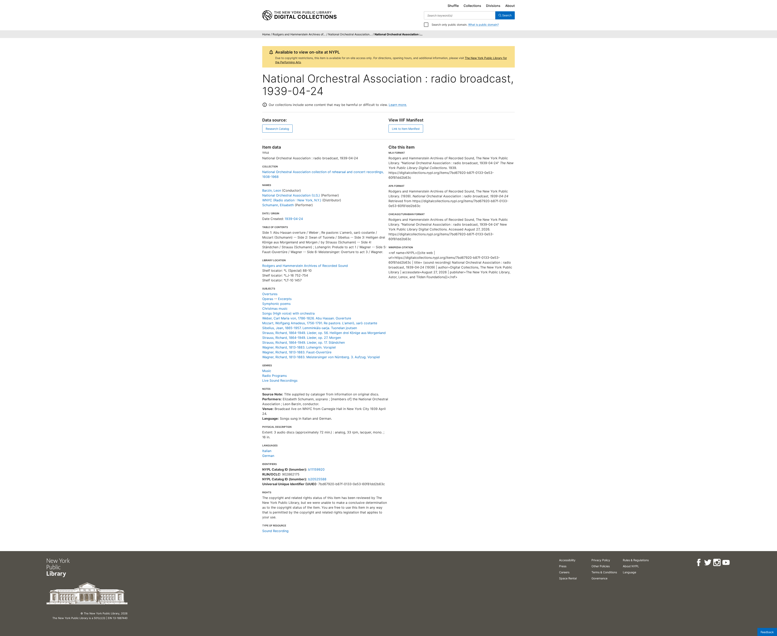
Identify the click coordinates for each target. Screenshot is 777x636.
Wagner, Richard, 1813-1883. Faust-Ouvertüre (296, 352)
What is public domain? (483, 24)
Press (562, 566)
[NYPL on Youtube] (726, 562)
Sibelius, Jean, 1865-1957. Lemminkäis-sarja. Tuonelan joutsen (309, 328)
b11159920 (316, 469)
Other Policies (600, 566)
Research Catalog (277, 128)
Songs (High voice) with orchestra (288, 313)
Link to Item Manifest (406, 128)
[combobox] (459, 15)
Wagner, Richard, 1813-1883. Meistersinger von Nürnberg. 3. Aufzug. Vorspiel (321, 357)
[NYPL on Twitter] (708, 562)
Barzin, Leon (271, 190)
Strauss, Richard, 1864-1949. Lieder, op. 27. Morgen (301, 338)
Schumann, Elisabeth (278, 205)
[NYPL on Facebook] (699, 562)
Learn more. (398, 105)
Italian (266, 451)
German (268, 456)
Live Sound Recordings (279, 380)
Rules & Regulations (636, 560)
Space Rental (568, 578)
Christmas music (275, 308)
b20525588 (317, 479)
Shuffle (453, 6)
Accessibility (567, 560)
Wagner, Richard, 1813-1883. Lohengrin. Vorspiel (299, 347)
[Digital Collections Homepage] (299, 15)
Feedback (767, 632)
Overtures (269, 294)
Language (629, 572)
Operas (267, 299)
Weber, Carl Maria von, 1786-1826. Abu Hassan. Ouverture (306, 318)
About (510, 6)
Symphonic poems (276, 304)
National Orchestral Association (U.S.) (291, 195)
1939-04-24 (294, 219)
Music (266, 371)
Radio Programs (274, 376)
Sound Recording (275, 531)
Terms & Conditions (604, 572)
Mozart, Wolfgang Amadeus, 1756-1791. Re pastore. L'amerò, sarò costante (319, 323)
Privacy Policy (600, 560)
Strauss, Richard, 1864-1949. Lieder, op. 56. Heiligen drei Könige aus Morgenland (324, 333)
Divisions (493, 6)
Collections (472, 6)
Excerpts (285, 299)
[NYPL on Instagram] (717, 562)
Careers (564, 572)
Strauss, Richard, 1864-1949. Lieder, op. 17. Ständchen (303, 342)
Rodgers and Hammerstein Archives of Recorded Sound (305, 266)
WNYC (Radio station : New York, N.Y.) (291, 200)
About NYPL (631, 566)
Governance (599, 578)
